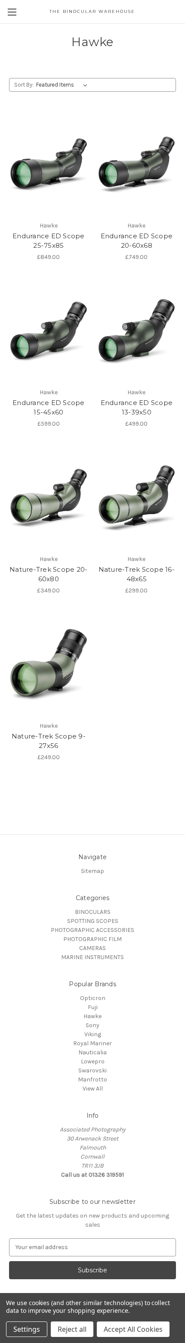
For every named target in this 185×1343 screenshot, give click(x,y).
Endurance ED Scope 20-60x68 (137, 241)
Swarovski (92, 1070)
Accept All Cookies (133, 1329)
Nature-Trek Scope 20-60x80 (48, 574)
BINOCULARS (93, 912)
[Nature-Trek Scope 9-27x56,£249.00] (48, 664)
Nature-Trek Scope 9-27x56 (49, 741)
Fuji (93, 1007)
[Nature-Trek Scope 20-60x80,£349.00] (48, 498)
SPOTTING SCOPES (92, 921)
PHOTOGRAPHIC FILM (92, 939)
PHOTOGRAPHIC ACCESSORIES (92, 930)
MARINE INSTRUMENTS (92, 957)
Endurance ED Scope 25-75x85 (48, 241)
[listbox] (63, 84)
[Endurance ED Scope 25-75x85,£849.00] (48, 164)
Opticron (92, 998)
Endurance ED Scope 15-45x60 (48, 408)
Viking (92, 1034)
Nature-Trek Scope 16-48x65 (137, 574)
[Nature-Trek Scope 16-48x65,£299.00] (137, 498)
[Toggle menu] (12, 12)
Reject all (72, 1329)
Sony (92, 1025)
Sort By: (24, 84)
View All (93, 1088)
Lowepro (93, 1061)
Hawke (92, 1016)
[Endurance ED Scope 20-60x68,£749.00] (137, 164)
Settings (26, 1329)
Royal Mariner (92, 1043)
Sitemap (92, 871)
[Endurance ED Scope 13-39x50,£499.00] (137, 331)
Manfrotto (92, 1079)
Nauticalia (92, 1052)
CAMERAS (92, 948)
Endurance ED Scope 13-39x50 (137, 408)
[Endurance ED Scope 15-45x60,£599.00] (48, 331)
